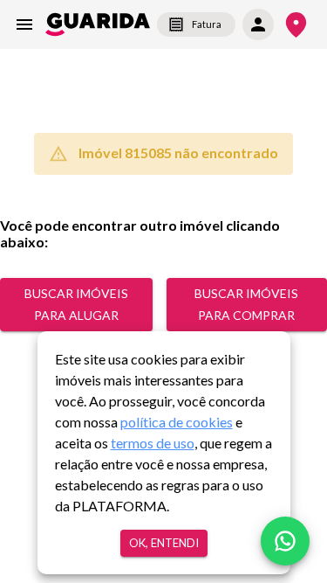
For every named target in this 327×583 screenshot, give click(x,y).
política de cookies (176, 421)
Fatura (206, 24)
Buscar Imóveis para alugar (76, 304)
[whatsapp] (285, 541)
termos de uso (152, 442)
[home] (97, 24)
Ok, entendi (164, 543)
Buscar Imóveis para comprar (246, 304)
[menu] (24, 24)
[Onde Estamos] (296, 25)
